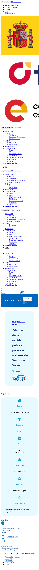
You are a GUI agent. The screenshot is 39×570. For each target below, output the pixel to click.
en (1, 288)
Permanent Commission (17, 137)
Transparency (9, 146)
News (11, 150)
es (1, 290)
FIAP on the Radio (15, 154)
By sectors (12, 142)
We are (11, 133)
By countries (13, 144)
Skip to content (16, 2)
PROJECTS (21, 322)
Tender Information (11, 5)
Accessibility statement (12, 557)
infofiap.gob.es (6, 546)
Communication (10, 148)
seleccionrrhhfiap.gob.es (9, 548)
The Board (12, 135)
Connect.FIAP (10, 9)
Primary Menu (6, 2)
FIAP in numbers (14, 139)
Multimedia (13, 156)
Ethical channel (10, 13)
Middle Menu (5, 210)
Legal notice (9, 561)
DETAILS (15, 324)
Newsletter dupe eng (16, 157)
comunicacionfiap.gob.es (9, 550)
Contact (7, 11)
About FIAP (9, 131)
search (24, 302)
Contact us (12, 161)
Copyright (8, 559)
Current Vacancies (11, 7)
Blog (10, 152)
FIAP (14, 322)
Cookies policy (10, 562)
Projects (7, 141)
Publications (13, 159)
